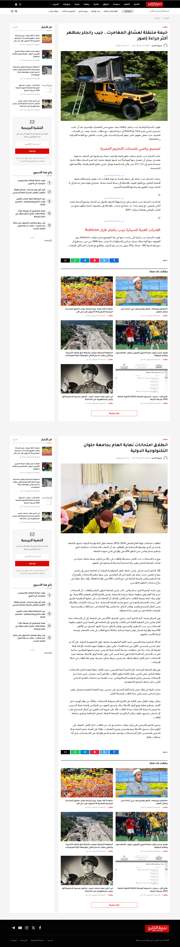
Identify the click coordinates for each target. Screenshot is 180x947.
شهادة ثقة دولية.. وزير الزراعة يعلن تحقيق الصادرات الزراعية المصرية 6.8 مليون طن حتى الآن (89, 310)
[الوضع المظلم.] (20, 4)
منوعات (66, 4)
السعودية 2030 (68, 11)
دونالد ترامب (54, 11)
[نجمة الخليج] (157, 4)
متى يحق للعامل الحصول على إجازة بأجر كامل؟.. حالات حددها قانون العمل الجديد (29, 226)
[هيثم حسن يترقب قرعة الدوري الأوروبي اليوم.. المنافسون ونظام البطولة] (142, 334)
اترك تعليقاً (114, 413)
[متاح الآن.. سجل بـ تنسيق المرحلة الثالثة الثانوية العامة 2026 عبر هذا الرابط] (142, 378)
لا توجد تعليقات (121, 45)
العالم (127, 4)
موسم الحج (83, 11)
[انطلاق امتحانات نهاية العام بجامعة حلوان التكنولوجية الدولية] (114, 498)
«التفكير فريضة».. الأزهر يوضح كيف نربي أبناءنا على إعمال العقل (144, 310)
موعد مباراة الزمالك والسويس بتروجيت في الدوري (31, 182)
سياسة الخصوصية (33, 161)
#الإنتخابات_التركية (111, 11)
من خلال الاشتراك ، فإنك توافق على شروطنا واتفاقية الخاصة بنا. (31, 159)
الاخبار (136, 4)
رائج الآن (128, 11)
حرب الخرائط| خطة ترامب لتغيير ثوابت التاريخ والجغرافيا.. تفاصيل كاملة (30, 202)
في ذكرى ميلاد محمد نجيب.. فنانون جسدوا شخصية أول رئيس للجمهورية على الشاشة (87, 398)
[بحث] (16, 11)
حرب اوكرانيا (95, 11)
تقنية (96, 4)
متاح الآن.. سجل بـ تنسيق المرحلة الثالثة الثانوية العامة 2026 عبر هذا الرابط (143, 398)
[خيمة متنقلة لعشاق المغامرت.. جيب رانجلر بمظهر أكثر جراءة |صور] (114, 86)
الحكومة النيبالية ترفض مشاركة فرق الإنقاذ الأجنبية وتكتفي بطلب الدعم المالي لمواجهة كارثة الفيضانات (89, 354)
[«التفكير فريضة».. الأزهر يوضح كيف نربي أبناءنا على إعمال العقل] (142, 291)
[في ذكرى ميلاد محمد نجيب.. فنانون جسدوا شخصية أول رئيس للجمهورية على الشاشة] (87, 378)
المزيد (56, 4)
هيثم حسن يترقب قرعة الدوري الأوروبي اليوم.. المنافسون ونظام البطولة (142, 354)
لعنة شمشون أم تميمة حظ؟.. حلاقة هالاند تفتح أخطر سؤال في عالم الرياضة (30, 214)
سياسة (116, 4)
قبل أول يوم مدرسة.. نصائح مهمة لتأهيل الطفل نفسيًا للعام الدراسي (29, 191)
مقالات (165, 27)
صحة (77, 4)
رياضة (86, 4)
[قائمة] (12, 11)
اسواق (106, 4)
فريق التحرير (157, 45)
